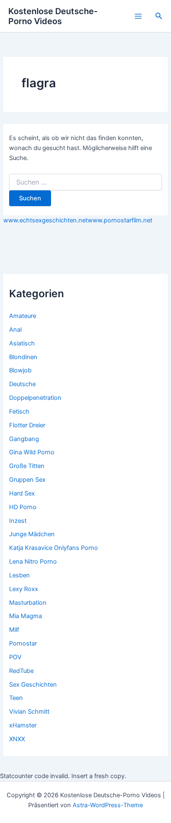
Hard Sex (22, 493)
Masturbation (27, 602)
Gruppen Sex (27, 479)
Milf (14, 629)
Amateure (22, 316)
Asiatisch (22, 343)
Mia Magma (25, 616)
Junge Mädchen (32, 534)
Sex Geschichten (33, 684)
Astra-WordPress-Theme (108, 805)
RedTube (21, 671)
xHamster (23, 725)
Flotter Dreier (27, 425)
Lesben (19, 575)
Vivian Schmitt (29, 711)
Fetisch (19, 411)
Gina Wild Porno (31, 452)
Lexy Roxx (23, 589)
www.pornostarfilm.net (120, 220)
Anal (15, 329)
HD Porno (23, 507)
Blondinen (23, 357)
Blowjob (20, 370)
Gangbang (24, 439)
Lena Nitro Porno (33, 561)
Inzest (18, 521)
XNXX (17, 739)
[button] (159, 16)
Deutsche (22, 384)
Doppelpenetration (35, 398)
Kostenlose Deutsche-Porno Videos (53, 16)
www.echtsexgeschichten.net (45, 220)
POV (15, 657)
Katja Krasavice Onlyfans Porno (53, 548)
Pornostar (23, 643)
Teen (16, 698)
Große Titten (26, 466)
